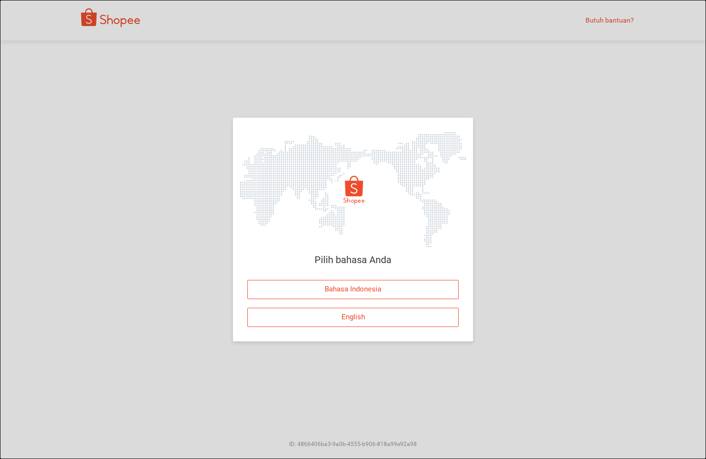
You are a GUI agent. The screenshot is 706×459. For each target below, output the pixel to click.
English (353, 317)
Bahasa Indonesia (353, 289)
